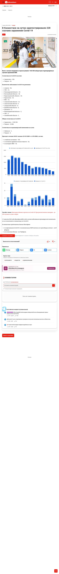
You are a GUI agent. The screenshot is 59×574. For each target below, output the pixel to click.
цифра (14, 25)
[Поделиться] (56, 571)
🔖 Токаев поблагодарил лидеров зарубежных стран (19, 324)
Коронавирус (8, 260)
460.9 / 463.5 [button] (8, 6)
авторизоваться (14, 282)
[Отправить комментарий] (53, 285)
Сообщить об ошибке (7, 235)
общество (17, 260)
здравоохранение (27, 260)
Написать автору (52, 34)
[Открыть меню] (3, 2)
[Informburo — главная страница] (11, 2)
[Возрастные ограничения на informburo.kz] (49, 2)
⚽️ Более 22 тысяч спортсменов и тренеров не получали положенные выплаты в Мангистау (28, 319)
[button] (52, 6)
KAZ (56, 2)
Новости (10, 10)
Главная (4, 10)
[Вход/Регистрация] (52, 2)
